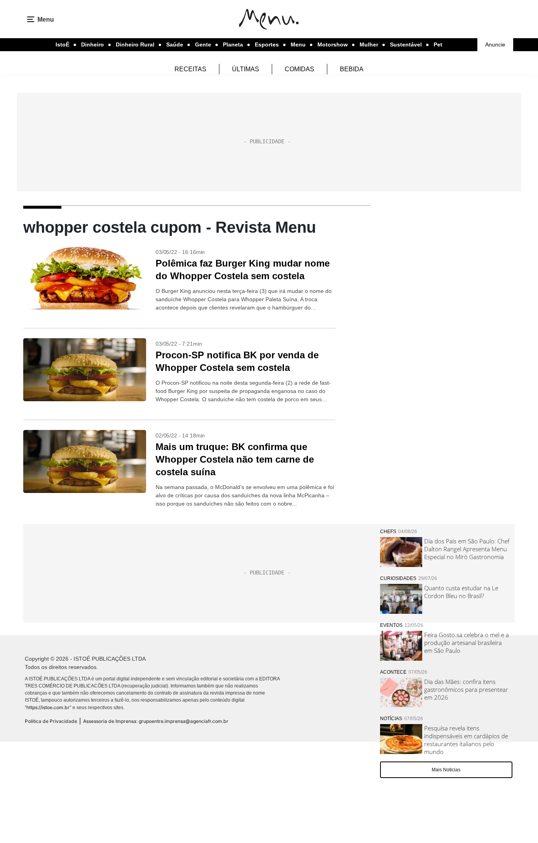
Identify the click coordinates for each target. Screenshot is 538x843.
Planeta (233, 44)
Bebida (352, 69)
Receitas (190, 69)
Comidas (299, 69)
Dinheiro (92, 44)
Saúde (174, 44)
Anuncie (495, 44)
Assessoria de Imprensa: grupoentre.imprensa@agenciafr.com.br (155, 721)
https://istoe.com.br (48, 707)
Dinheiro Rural (135, 44)
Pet (438, 44)
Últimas (245, 69)
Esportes (267, 44)
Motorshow (332, 44)
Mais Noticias (446, 770)
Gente (203, 44)
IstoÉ (62, 44)
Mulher (369, 44)
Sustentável (406, 44)
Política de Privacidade (51, 721)
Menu (298, 44)
